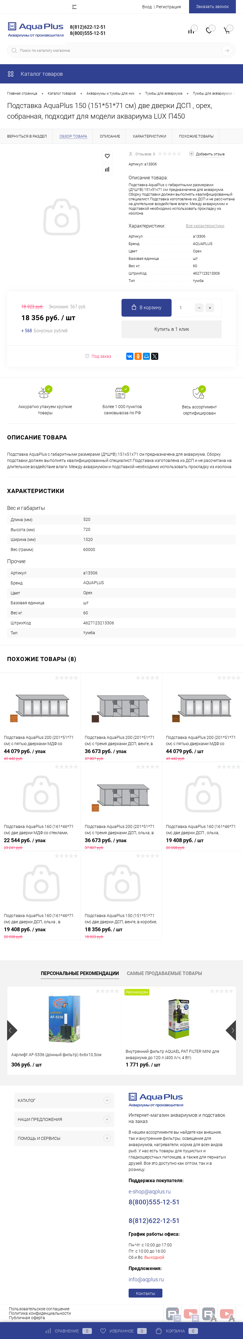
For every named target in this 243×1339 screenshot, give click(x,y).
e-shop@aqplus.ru (150, 1191)
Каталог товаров (41, 74)
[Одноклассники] (138, 356)
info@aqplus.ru (146, 1279)
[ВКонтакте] (129, 356)
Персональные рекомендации (80, 973)
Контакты (145, 1293)
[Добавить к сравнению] (107, 169)
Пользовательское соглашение (39, 1308)
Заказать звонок (212, 6)
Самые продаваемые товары (164, 973)
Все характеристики (205, 225)
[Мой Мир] (146, 356)
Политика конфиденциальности (40, 1313)
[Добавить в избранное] (107, 156)
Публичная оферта (27, 1317)
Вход (147, 6)
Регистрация (168, 6)
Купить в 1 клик (171, 329)
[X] (154, 356)
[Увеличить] (61, 218)
